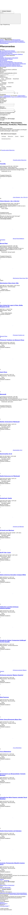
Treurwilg (3, 163)
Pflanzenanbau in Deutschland (7, 885)
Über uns (2, 887)
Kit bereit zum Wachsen (7, 530)
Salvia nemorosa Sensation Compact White (13, 574)
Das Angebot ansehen (6, 878)
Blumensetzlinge (16, 39)
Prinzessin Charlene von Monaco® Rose (12, 340)
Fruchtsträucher (10, 42)
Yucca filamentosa (5, 751)
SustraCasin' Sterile (6, 498)
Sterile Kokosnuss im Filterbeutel (10, 476)
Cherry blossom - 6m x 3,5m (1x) (9, 201)
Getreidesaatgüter (4, 43)
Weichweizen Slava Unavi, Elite (9, 283)
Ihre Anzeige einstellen (6, 218)
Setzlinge (4, 136)
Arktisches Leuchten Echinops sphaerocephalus (9, 607)
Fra (3, 890)
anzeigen (3, 117)
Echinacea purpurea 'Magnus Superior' (11, 675)
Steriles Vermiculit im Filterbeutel (10, 421)
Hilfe (5, 887)
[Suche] (10, 19)
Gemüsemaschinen (6, 138)
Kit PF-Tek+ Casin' (5, 552)
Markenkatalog (23, 894)
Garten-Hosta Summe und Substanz (10, 831)
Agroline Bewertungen (15, 894)
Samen (16, 136)
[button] (14, 31)
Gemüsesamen (21, 42)
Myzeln (16, 42)
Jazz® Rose (3, 372)
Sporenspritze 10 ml (6, 453)
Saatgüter (21, 40)
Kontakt (8, 887)
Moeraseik (3, 394)
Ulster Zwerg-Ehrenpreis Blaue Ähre (10, 719)
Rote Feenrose (4, 697)
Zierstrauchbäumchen (5, 40)
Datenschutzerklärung (22, 893)
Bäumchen (10, 136)
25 (4, 880)
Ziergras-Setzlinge (14, 40)
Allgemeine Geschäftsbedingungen (8, 893)
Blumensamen (3, 42)
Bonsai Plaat (4, 243)
